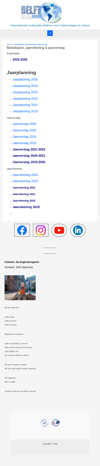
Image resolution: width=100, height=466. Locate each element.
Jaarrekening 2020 (24, 200)
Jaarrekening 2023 (25, 181)
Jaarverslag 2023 (24, 143)
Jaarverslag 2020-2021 (29, 155)
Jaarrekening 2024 (25, 175)
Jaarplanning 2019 (25, 111)
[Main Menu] (50, 33)
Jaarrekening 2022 (24, 187)
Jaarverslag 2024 (24, 136)
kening (27, 207)
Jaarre (17, 207)
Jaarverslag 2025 (24, 130)
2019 (36, 207)
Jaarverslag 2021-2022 (29, 149)
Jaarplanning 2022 (25, 98)
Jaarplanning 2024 (25, 86)
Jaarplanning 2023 (25, 92)
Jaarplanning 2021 (25, 105)
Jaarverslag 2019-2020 (29, 162)
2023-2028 (20, 59)
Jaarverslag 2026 (24, 124)
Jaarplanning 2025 (25, 79)
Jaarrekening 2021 (24, 194)
